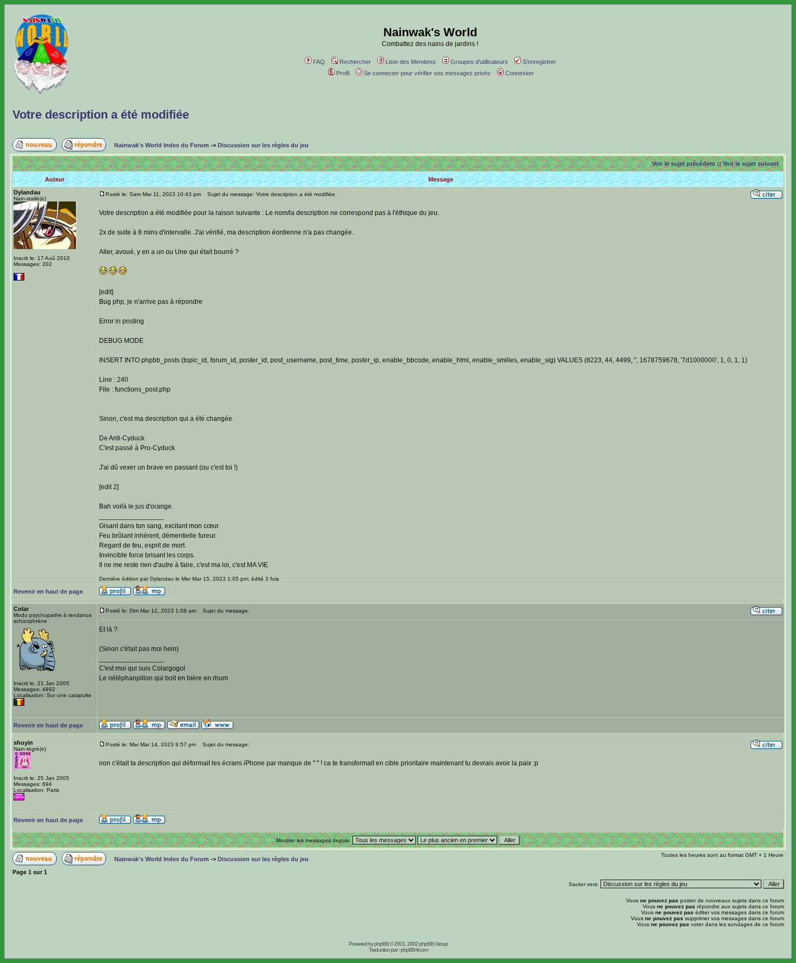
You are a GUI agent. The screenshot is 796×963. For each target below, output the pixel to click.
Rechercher (355, 61)
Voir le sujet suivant (751, 163)
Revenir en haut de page (48, 591)
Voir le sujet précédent (683, 163)
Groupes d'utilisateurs (479, 61)
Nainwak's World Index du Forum (161, 145)
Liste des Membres (411, 61)
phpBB (381, 944)
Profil (342, 73)
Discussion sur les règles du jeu (263, 145)
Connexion (519, 73)
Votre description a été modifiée (100, 114)
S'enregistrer (539, 61)
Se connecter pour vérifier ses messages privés (427, 73)
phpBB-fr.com (414, 950)
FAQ (319, 61)
